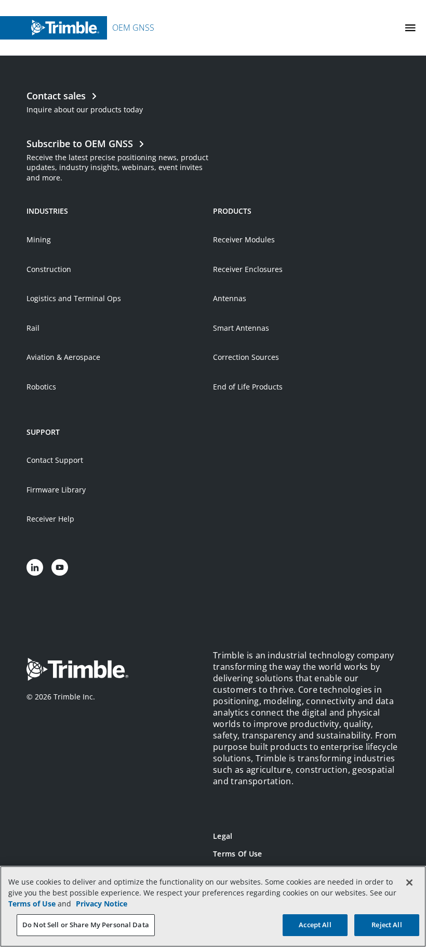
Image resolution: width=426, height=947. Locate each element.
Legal (222, 836)
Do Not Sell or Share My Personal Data (85, 924)
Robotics (41, 387)
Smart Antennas (241, 328)
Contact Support (54, 460)
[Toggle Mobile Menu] (410, 27)
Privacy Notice (101, 904)
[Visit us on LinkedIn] (34, 567)
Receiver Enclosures (248, 269)
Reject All (386, 924)
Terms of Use (237, 854)
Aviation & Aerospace (63, 357)
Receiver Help (50, 519)
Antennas (229, 298)
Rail (32, 328)
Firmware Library (56, 490)
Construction (48, 269)
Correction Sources (246, 357)
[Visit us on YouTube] (59, 567)
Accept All (315, 924)
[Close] (409, 882)
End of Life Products (248, 387)
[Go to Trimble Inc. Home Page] (77, 671)
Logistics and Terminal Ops (73, 298)
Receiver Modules (244, 239)
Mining (38, 239)
